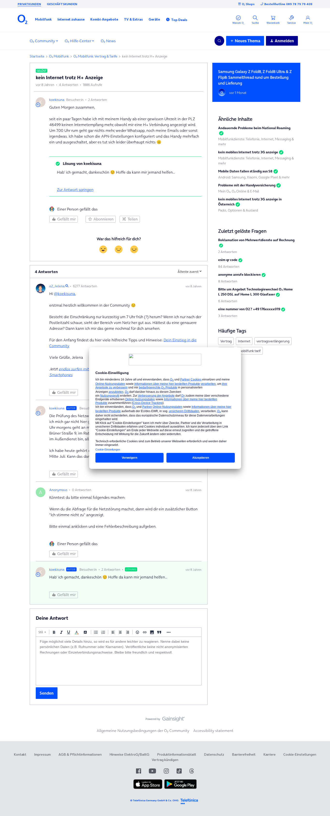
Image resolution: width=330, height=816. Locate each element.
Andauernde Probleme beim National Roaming (254, 128)
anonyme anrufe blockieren (239, 274)
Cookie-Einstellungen (299, 754)
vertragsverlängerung (273, 341)
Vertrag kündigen (165, 759)
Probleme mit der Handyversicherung (246, 185)
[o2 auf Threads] (191, 771)
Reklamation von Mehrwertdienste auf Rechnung (256, 240)
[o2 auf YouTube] (152, 771)
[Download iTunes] (147, 787)
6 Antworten (227, 301)
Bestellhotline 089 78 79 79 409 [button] (288, 4)
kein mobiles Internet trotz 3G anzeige (248, 152)
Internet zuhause (71, 19)
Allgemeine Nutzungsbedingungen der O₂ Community (143, 730)
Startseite (37, 56)
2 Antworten (227, 251)
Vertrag (226, 341)
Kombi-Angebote (104, 19)
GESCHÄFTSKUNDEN (62, 4)
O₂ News (108, 40)
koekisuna (56, 99)
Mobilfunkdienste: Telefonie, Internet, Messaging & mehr (256, 142)
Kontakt (20, 754)
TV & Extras (133, 19)
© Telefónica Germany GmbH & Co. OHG (154, 800)
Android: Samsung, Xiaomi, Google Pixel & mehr (254, 177)
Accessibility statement (213, 730)
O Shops (248, 4)
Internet (244, 341)
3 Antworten (227, 315)
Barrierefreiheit (244, 754)
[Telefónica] (189, 800)
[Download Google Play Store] (180, 787)
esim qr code (227, 259)
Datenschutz (214, 754)
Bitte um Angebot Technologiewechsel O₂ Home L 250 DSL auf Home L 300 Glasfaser (255, 292)
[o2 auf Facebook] (138, 771)
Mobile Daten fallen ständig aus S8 (245, 171)
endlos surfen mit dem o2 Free (85, 369)
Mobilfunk (43, 19)
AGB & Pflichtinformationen (80, 754)
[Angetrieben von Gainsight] (165, 720)
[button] (43, 19)
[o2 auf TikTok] (179, 771)
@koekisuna (64, 293)
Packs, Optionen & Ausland (238, 210)
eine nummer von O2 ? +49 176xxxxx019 (249, 309)
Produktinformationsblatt (176, 754)
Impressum (42, 754)
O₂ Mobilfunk (59, 56)
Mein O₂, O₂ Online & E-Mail (238, 191)
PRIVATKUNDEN (29, 4)
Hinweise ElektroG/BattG (129, 754)
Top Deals (179, 19)
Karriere (269, 754)
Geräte (154, 19)
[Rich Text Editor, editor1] (118, 661)
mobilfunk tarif (250, 350)
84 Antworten (228, 266)
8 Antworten (227, 281)
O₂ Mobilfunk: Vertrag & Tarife (95, 56)
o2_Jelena (57, 286)
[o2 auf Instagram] (166, 771)
